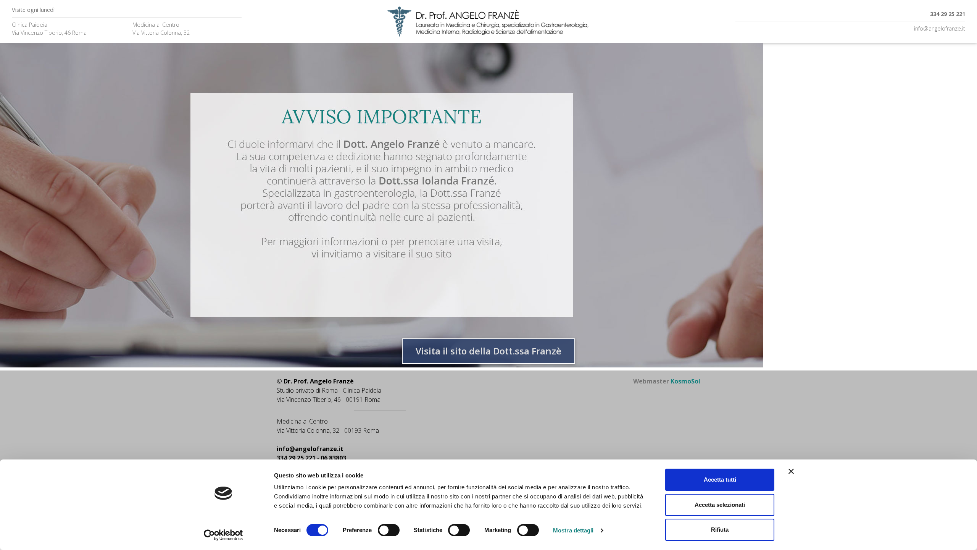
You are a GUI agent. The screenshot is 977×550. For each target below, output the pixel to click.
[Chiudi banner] (791, 471)
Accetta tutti (720, 479)
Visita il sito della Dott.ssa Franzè (488, 351)
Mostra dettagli (573, 530)
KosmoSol (685, 381)
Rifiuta (720, 529)
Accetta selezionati (720, 504)
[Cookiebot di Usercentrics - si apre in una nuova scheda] (223, 535)
